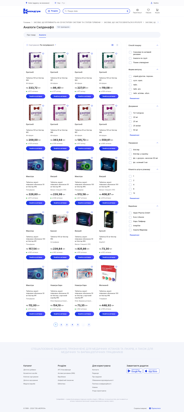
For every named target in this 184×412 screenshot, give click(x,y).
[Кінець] (158, 22)
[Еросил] (60, 219)
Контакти (95, 370)
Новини (95, 387)
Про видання (97, 377)
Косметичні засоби (30, 373)
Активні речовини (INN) (66, 373)
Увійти (155, 3)
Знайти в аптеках (35, 96)
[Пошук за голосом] (127, 11)
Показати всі (134, 98)
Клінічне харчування (30, 377)
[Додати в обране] (43, 54)
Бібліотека (61, 384)
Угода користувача (99, 391)
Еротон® (30, 72)
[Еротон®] (35, 60)
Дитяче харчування (30, 380)
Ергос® (102, 231)
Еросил (53, 231)
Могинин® (103, 285)
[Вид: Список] (117, 45)
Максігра (30, 176)
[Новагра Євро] (60, 274)
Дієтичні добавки (29, 370)
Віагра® (53, 176)
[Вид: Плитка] (112, 45)
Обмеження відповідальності (102, 380)
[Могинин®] (108, 274)
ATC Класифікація (64, 370)
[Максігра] (35, 165)
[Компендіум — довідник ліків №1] (31, 11)
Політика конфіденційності (101, 384)
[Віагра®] (60, 165)
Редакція (95, 373)
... (83, 324)
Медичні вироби (29, 384)
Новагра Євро (56, 285)
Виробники (62, 377)
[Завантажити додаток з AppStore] (151, 371)
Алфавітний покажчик (66, 380)
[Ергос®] (108, 219)
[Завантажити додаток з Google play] (134, 371)
